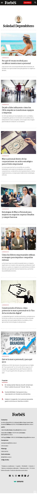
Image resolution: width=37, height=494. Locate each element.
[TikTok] (28, 475)
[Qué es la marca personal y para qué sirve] (18, 343)
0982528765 (4, 451)
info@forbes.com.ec (28, 424)
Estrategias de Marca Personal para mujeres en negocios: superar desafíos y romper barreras (18, 214)
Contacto (31, 466)
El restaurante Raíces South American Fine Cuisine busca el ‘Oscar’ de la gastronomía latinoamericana (19, 386)
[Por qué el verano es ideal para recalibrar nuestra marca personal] (18, 44)
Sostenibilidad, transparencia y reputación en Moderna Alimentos (17, 393)
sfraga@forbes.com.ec (29, 437)
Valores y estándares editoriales (10, 468)
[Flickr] (25, 475)
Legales (18, 466)
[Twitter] (13, 475)
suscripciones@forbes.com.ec (9, 443)
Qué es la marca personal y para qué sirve (17, 360)
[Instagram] (16, 475)
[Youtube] (19, 475)
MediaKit (24, 466)
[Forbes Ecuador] (10, 2)
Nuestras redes (24, 468)
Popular (5, 380)
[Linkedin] (22, 475)
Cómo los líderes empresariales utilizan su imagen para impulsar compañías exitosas (18, 257)
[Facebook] (10, 475)
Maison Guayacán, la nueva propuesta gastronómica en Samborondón (19, 400)
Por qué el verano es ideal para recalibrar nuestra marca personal (16, 62)
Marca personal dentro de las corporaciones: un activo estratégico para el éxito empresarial (17, 161)
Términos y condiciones (7, 466)
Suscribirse (27, 2)
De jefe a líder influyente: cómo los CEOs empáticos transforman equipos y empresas (18, 110)
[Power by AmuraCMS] (18, 481)
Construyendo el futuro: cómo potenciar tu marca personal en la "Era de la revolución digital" (18, 310)
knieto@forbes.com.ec (7, 434)
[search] (35, 2)
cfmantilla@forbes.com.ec (19, 430)
